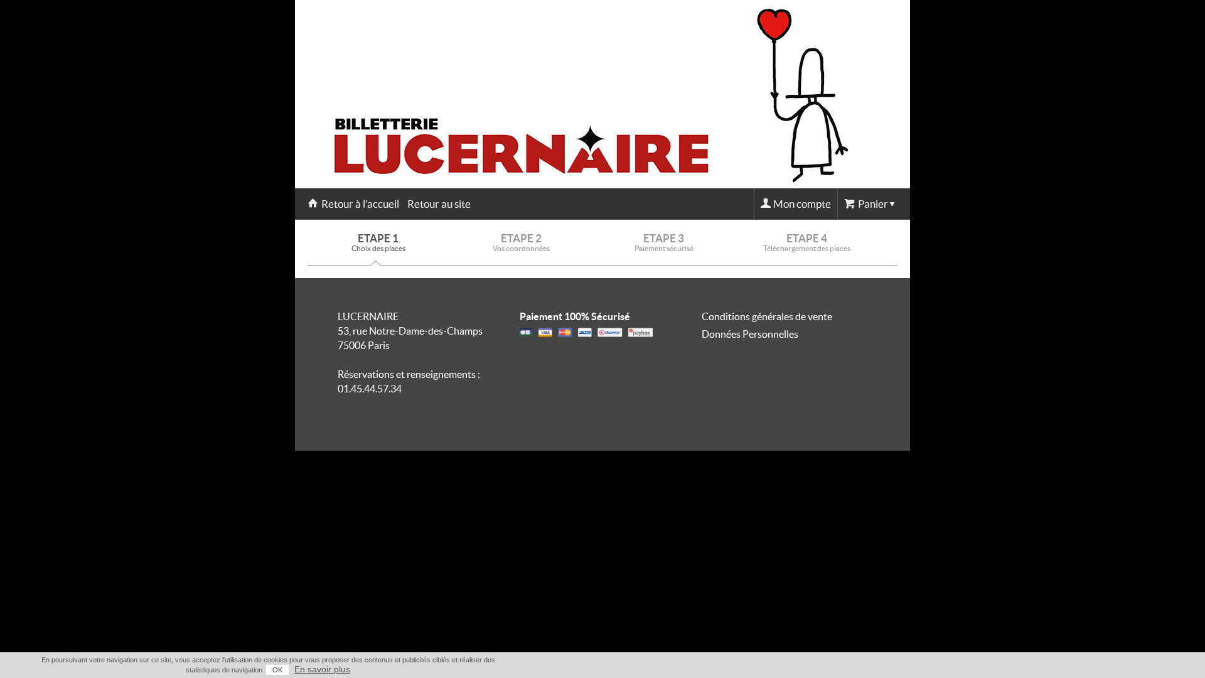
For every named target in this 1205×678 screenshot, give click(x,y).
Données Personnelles (750, 334)
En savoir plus (322, 669)
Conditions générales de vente (767, 316)
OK (277, 670)
